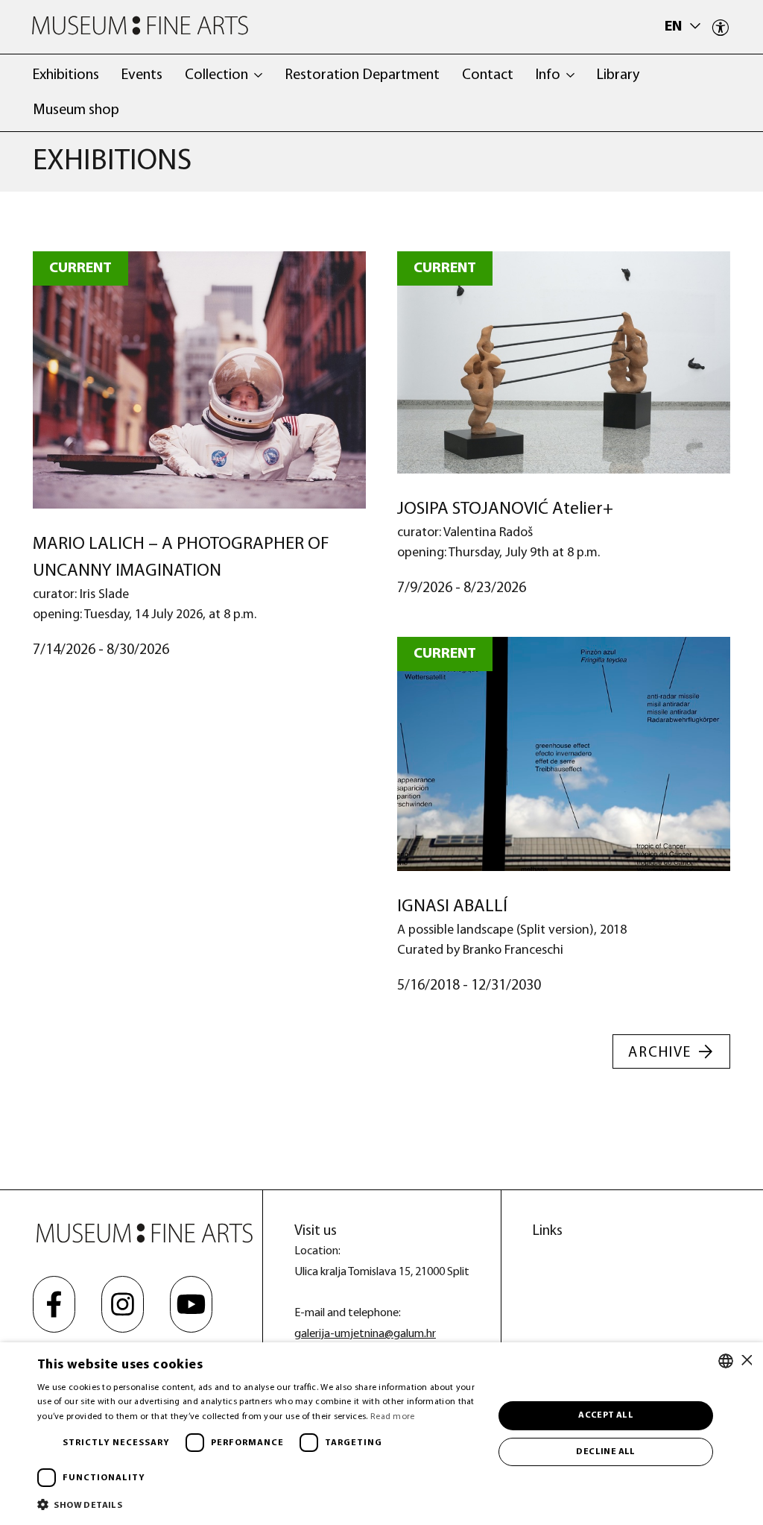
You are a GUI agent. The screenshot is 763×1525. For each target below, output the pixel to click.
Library (618, 75)
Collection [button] (216, 75)
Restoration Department (362, 75)
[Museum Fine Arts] (140, 26)
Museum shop (76, 110)
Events (141, 75)
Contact (487, 75)
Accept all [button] (605, 1415)
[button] (258, 1504)
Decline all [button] (605, 1451)
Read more (392, 1416)
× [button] (746, 1360)
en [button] (675, 26)
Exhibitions (66, 75)
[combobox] (725, 1360)
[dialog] (381, 1433)
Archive (659, 1053)
